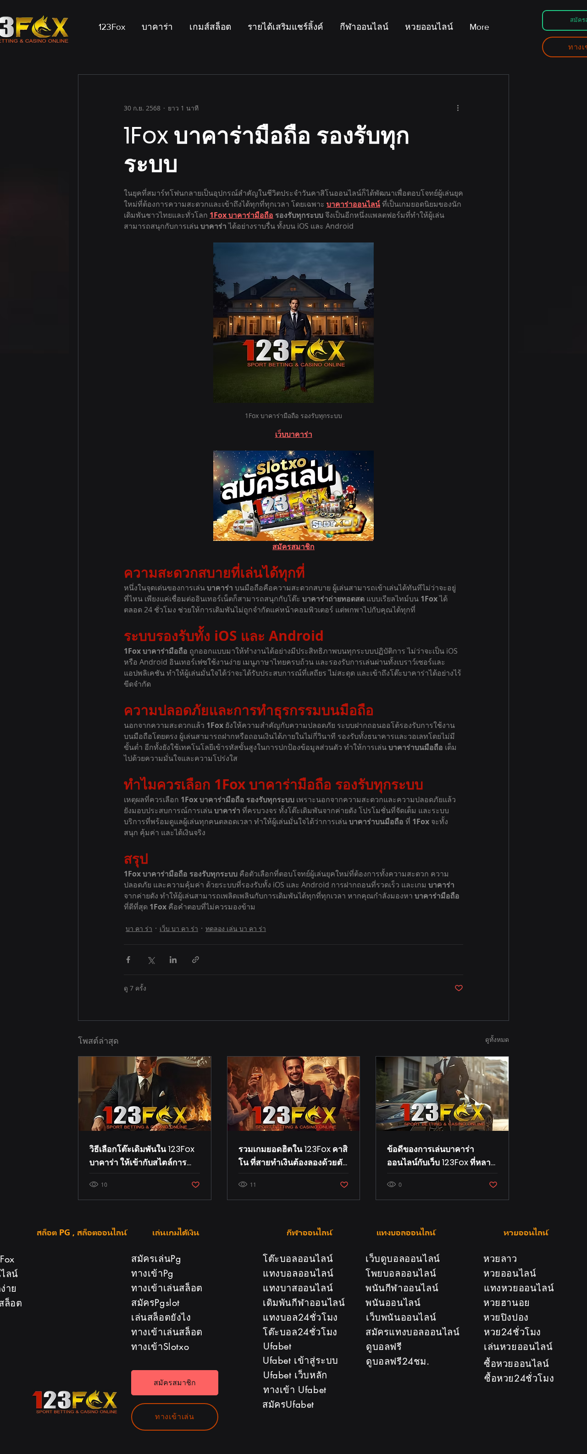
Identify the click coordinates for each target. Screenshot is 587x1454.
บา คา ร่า (139, 928)
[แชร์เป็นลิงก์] (195, 959)
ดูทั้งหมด (497, 1039)
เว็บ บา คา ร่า (179, 928)
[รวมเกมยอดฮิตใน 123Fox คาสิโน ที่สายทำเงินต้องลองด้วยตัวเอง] (293, 1094)
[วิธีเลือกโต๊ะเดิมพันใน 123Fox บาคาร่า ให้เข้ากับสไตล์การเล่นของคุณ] (144, 1094)
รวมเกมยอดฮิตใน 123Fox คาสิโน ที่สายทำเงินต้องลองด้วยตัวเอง (293, 1156)
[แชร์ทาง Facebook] (128, 959)
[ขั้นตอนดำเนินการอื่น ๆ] (457, 107)
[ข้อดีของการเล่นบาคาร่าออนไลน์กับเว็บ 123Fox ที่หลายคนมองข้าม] (442, 1094)
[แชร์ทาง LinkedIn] (173, 959)
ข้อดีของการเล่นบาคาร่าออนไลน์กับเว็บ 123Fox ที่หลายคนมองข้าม (441, 1156)
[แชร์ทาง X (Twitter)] (150, 959)
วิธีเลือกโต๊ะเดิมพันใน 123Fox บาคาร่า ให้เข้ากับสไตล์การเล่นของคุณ (141, 1156)
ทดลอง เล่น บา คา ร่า (235, 928)
